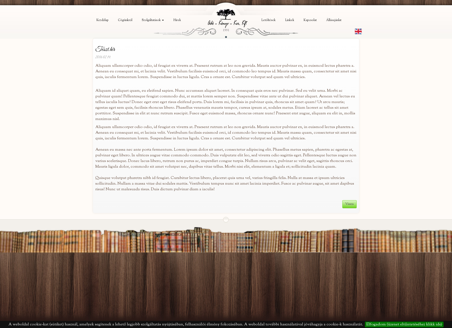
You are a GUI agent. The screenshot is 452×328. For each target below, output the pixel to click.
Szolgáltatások (151, 20)
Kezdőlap (103, 20)
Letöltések (268, 20)
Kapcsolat (310, 20)
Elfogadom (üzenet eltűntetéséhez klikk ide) (404, 324)
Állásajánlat (333, 20)
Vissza (349, 204)
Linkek (289, 20)
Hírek (177, 20)
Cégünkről (125, 20)
